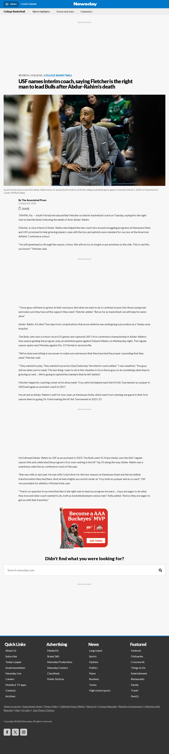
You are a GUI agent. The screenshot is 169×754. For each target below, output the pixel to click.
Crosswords (138, 661)
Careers (9, 679)
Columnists (86, 11)
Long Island (95, 650)
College (36, 75)
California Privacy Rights (72, 706)
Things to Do (138, 667)
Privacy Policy (51, 706)
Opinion (93, 661)
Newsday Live (13, 673)
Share (26, 208)
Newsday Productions (59, 661)
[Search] (160, 570)
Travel (134, 690)
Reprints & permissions (131, 706)
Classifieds (53, 673)
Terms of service (12, 706)
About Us (10, 650)
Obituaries (137, 656)
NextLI (135, 696)
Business (94, 679)
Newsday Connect (57, 667)
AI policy (26, 710)
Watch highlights (41, 11)
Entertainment (139, 673)
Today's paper (13, 661)
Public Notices (55, 679)
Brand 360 (53, 656)
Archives (10, 696)
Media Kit (53, 650)
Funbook (136, 650)
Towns (93, 684)
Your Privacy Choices (43, 710)
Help (17, 710)
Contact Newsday (107, 706)
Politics (93, 667)
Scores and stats (65, 11)
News (92, 673)
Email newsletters (15, 667)
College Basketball (14, 11)
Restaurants (137, 679)
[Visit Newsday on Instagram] (23, 732)
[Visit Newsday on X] (15, 732)
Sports (23, 75)
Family (134, 684)
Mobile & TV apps (15, 684)
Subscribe (11, 656)
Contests (10, 690)
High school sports (99, 690)
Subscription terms (32, 706)
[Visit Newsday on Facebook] (7, 732)
